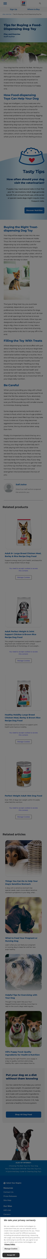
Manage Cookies (10, 1249)
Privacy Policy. (9, 1244)
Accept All (11, 1255)
